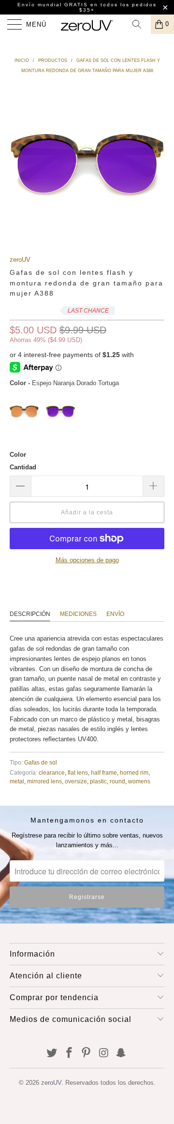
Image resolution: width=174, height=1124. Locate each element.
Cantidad (23, 467)
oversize (76, 781)
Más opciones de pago (87, 560)
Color (18, 454)
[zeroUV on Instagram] (104, 1054)
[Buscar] (140, 24)
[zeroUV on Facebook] (69, 1054)
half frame (104, 772)
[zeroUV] (87, 24)
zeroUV (20, 259)
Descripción (30, 614)
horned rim (134, 772)
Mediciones (78, 614)
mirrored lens (44, 781)
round (117, 781)
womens (139, 781)
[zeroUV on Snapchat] (121, 1054)
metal (17, 781)
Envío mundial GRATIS (52, 4)
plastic (98, 781)
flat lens (78, 772)
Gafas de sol (40, 762)
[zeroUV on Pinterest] (86, 1054)
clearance (52, 772)
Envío (115, 614)
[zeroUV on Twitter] (52, 1054)
